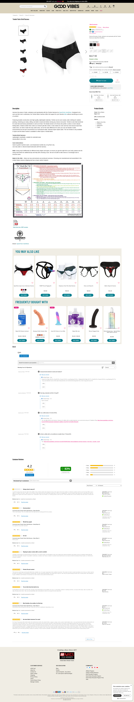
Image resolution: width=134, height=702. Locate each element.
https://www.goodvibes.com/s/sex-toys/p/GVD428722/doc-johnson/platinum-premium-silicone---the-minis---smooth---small (72, 441)
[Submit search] (113, 362)
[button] (86, 51)
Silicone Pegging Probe (94, 331)
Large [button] (100, 51)
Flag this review (24, 502)
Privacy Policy (33, 677)
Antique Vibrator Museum (92, 672)
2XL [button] (107, 51)
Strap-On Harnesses (29, 15)
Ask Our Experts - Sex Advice (63, 671)
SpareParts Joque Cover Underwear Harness (24, 285)
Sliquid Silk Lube (76, 331)
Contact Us (33, 671)
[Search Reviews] (70, 480)
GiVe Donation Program (92, 674)
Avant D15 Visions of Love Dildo (58, 331)
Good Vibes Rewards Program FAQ (95, 677)
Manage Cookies (34, 682)
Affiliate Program (90, 671)
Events (57, 670)
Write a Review (106, 27)
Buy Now (24, 295)
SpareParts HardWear (65, 112)
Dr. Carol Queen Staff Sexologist (64, 673)
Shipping (32, 675)
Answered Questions (98, 31)
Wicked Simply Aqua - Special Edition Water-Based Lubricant (112, 332)
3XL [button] (111, 51)
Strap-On (21, 15)
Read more (121, 692)
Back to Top (89, 639)
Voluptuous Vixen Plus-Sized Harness (67, 285)
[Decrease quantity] (90, 76)
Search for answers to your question (27, 362)
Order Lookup (33, 673)
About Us (32, 670)
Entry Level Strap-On (88, 285)
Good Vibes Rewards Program (93, 676)
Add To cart (102, 81)
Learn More (110, 88)
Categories (15, 15)
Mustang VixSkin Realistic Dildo (40, 331)
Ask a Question (92, 33)
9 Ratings (99, 27)
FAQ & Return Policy (35, 680)
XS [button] (91, 51)
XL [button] (103, 51)
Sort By (103, 367)
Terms (31, 678)
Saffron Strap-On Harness (110, 285)
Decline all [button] (127, 695)
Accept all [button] (117, 695)
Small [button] (95, 51)
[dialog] (122, 692)
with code (55, 1)
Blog (57, 668)
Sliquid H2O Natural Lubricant (22, 331)
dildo (65, 114)
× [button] (131, 685)
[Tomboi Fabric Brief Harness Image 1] (61, 52)
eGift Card (32, 668)
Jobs (87, 679)
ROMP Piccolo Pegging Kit (45, 285)
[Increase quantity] (95, 76)
